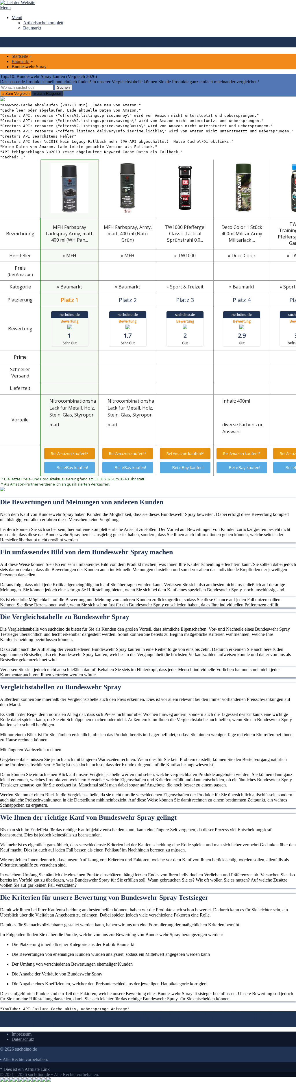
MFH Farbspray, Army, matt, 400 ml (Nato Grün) (128, 233)
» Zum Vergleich (15, 93)
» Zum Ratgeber (47, 93)
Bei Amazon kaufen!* (69, 453)
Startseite (20, 56)
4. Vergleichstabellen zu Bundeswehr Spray (53, 1019)
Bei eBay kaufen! (72, 467)
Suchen (63, 87)
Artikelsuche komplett (43, 22)
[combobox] (26, 87)
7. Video (62, 1024)
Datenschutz (23, 1039)
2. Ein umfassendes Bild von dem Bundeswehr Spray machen (163, 1013)
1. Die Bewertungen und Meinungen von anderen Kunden (53, 1013)
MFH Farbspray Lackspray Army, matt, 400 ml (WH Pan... (70, 233)
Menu (5, 7)
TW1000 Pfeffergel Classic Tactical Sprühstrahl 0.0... (185, 233)
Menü (17, 17)
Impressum (22, 1034)
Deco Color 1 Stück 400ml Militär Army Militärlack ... (241, 233)
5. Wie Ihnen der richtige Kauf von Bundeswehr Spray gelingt (150, 1019)
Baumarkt (32, 27)
